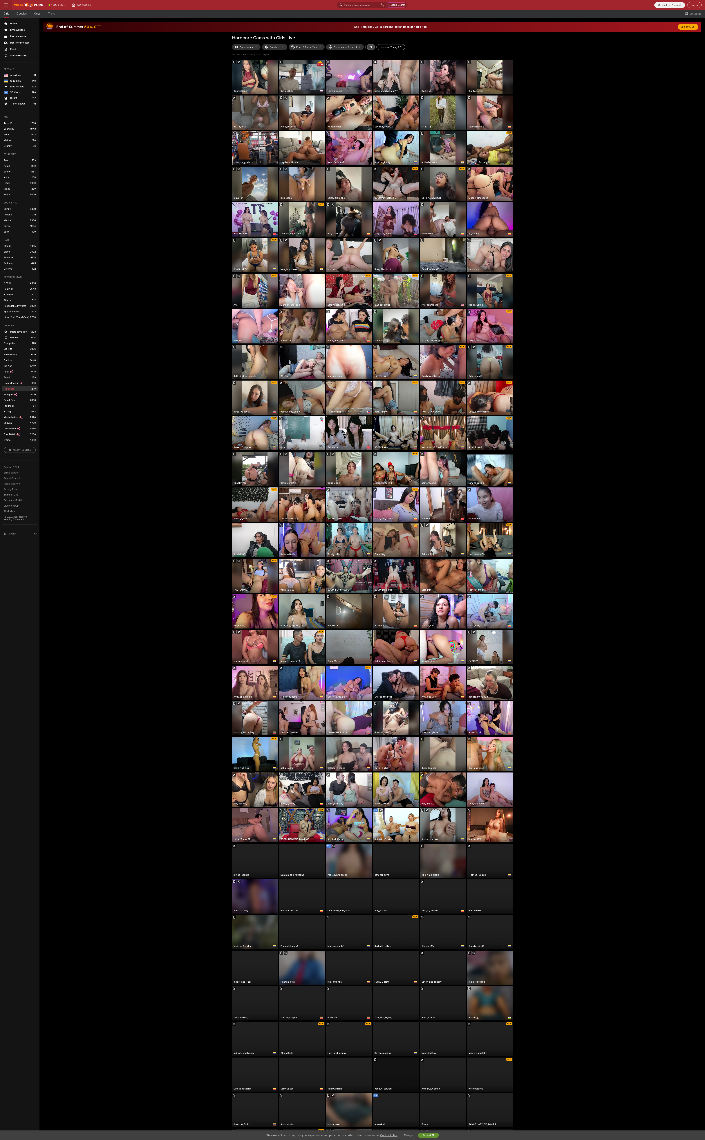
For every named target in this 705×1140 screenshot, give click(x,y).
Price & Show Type (307, 47)
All (371, 47)
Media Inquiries (12, 483)
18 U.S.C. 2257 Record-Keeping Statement (16, 518)
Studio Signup (11, 506)
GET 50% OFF (688, 27)
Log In (694, 5)
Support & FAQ (11, 467)
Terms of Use (11, 495)
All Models (9, 511)
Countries (275, 47)
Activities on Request (345, 47)
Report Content (12, 478)
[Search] (382, 5)
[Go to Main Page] (28, 5)
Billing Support (11, 472)
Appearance (247, 47)
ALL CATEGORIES (22, 450)
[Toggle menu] (6, 5)
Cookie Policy (388, 1135)
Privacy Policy (11, 489)
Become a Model (13, 500)
